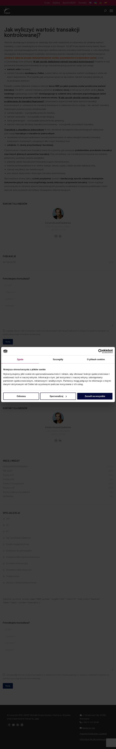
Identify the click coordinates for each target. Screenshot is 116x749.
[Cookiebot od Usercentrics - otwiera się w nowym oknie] (100, 351)
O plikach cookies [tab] (96, 359)
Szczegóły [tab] (58, 359)
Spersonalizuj (56, 396)
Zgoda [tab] (20, 359)
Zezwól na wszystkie (95, 396)
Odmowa (21, 396)
